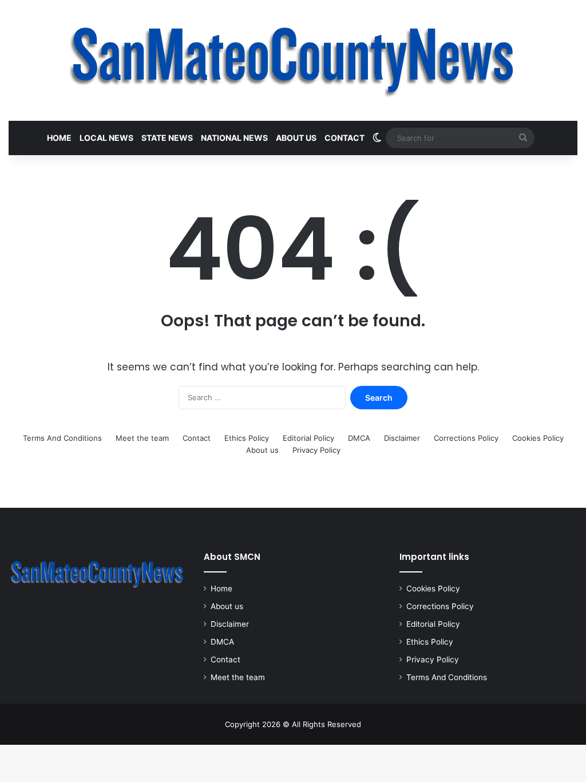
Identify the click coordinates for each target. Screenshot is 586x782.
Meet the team (142, 438)
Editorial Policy (308, 438)
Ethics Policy (246, 438)
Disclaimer (402, 438)
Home (59, 138)
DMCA (359, 438)
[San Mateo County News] (293, 60)
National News (234, 138)
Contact (344, 138)
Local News (106, 138)
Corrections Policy (466, 438)
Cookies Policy (538, 438)
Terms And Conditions (62, 438)
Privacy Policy (316, 450)
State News (167, 138)
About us (296, 138)
